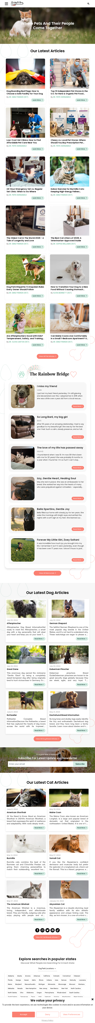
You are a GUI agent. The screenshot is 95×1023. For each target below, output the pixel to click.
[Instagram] (42, 930)
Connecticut (67, 976)
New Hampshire (31, 988)
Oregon (39, 993)
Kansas (64, 980)
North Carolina (76, 988)
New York (64, 988)
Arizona (27, 976)
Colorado (56, 976)
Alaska (19, 976)
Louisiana (82, 980)
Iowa (56, 980)
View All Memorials (46, 573)
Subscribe (79, 764)
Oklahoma (30, 993)
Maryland (18, 984)
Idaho (34, 980)
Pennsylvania (49, 993)
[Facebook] (37, 930)
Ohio (21, 993)
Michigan (42, 984)
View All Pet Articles (47, 356)
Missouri (72, 984)
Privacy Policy (47, 1020)
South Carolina (74, 993)
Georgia (18, 980)
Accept (23, 1014)
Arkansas (37, 976)
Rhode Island (61, 993)
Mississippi (62, 984)
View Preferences (71, 1014)
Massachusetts (30, 984)
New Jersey (43, 988)
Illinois (41, 980)
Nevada (20, 988)
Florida (10, 980)
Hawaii (26, 980)
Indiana (49, 980)
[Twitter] (47, 930)
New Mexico (54, 988)
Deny (47, 1014)
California (46, 976)
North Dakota (12, 993)
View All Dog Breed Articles (47, 739)
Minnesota (51, 984)
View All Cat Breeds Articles (47, 937)
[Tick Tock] (58, 930)
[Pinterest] (52, 930)
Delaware (77, 976)
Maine (10, 984)
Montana (81, 984)
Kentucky (73, 980)
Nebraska (11, 988)
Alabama (11, 976)
